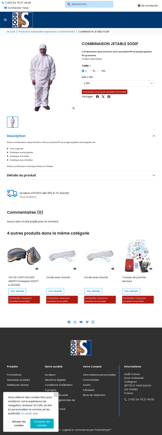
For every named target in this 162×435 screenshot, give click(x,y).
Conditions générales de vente (60, 402)
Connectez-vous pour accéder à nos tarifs (105, 91)
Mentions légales (55, 380)
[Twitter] (75, 322)
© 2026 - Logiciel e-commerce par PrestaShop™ (81, 430)
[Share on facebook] (97, 96)
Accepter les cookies (42, 423)
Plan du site (52, 414)
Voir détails (17, 291)
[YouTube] (81, 322)
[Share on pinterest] (108, 96)
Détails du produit (21, 175)
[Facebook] (69, 322)
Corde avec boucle (58, 277)
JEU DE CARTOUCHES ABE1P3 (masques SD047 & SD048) (23, 281)
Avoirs (86, 385)
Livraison (50, 375)
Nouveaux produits (18, 380)
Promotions (14, 375)
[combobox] (89, 4)
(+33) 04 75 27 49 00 (18, 3)
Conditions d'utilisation (58, 385)
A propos (50, 390)
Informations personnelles (99, 375)
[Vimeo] (87, 322)
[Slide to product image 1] (12, 122)
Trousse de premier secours (134, 279)
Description (16, 136)
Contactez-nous (17, 8)
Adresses (88, 390)
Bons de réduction (94, 395)
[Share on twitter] (103, 96)
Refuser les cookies (19, 423)
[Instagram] (93, 322)
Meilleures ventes (18, 385)
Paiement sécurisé (56, 395)
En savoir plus (29, 413)
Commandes (91, 380)
